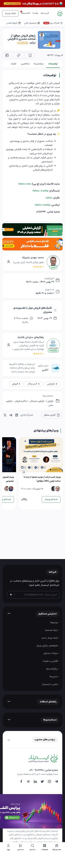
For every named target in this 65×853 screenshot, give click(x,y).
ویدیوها (54, 622)
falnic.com (24, 184)
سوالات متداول (50, 653)
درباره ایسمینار (51, 630)
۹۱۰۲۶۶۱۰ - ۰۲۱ (36, 770)
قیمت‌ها (45, 13)
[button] (45, 847)
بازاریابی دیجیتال (36, 401)
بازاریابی (50, 401)
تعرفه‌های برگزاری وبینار (47, 646)
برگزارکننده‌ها (52, 669)
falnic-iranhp (42, 205)
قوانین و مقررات (50, 661)
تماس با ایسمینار (50, 684)
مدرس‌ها (54, 676)
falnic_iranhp (40, 191)
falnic (49, 198)
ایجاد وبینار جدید (49, 638)
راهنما (35, 13)
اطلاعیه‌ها (25, 13)
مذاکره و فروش (21, 401)
